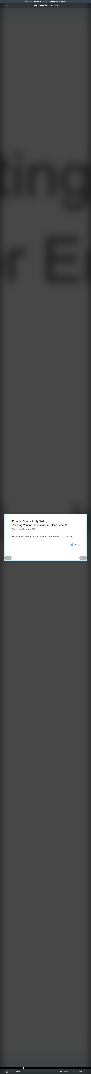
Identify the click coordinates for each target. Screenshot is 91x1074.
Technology (65, 1071)
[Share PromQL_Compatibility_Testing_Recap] (76, 1072)
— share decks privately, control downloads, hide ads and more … (45, 1)
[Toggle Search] (83, 5)
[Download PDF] (84, 1071)
